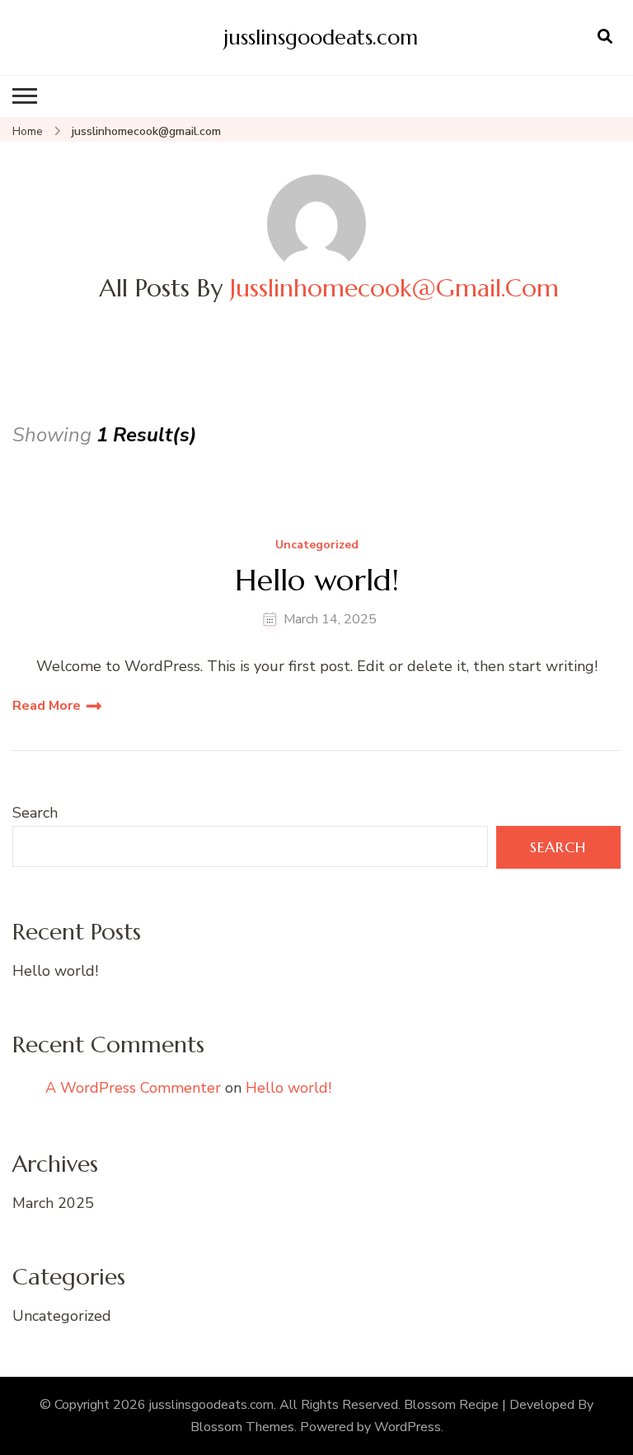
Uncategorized (317, 545)
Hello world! (317, 580)
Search (35, 813)
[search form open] (605, 37)
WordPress (407, 1427)
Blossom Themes (242, 1427)
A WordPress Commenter (133, 1088)
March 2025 (53, 1203)
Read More (46, 706)
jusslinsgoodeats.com (320, 37)
